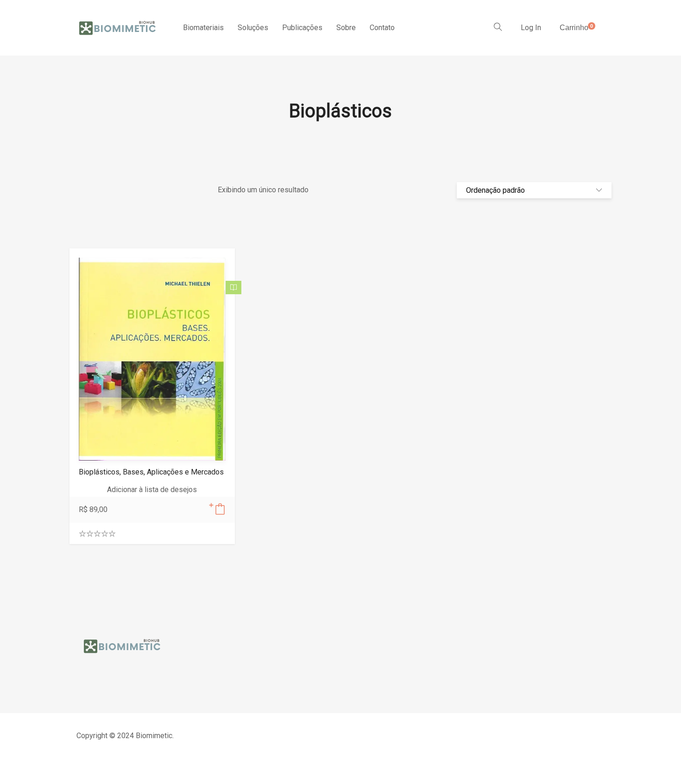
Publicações (302, 27)
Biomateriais (203, 27)
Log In (531, 27)
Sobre (346, 27)
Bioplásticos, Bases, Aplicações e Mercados (151, 472)
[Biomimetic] (118, 28)
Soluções (253, 27)
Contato (382, 27)
